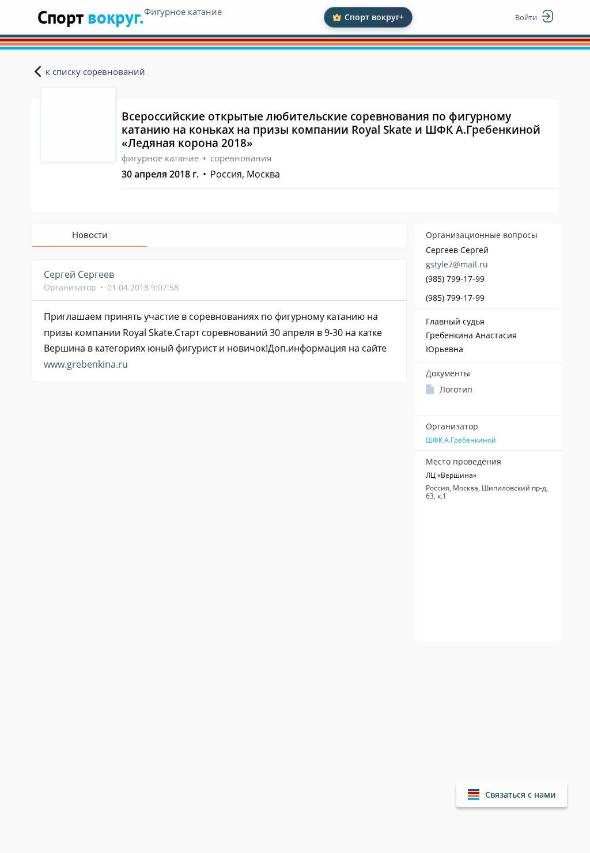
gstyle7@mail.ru (457, 264)
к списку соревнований (95, 71)
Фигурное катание (183, 11)
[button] (511, 794)
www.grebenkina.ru (86, 364)
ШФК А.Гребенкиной (461, 440)
